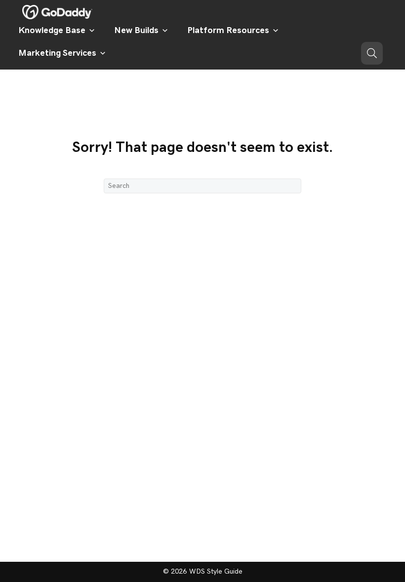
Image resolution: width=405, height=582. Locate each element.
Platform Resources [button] (228, 30)
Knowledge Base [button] (51, 30)
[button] (372, 53)
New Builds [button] (136, 30)
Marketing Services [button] (57, 53)
